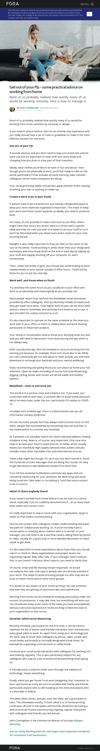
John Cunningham (29, 108)
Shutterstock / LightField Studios (89, 82)
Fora (81, 748)
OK (89, 14)
